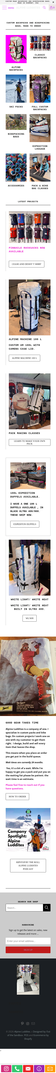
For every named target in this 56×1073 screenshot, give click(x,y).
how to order (17, 796)
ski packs (16, 92)
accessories (16, 170)
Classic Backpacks (40, 47)
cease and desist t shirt (26, 264)
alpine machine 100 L (25, 339)
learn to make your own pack (29, 442)
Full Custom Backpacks (40, 93)
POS (26, 1035)
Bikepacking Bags (16, 126)
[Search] (45, 7)
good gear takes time (22, 722)
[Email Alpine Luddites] (33, 1024)
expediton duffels (24, 524)
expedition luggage (40, 132)
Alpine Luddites (28, 7)
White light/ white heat (30, 599)
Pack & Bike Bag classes (40, 172)
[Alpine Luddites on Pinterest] (22, 1024)
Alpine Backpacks (16, 53)
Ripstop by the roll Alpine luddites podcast (28, 865)
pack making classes (24, 433)
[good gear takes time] (28, 676)
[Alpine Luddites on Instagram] (28, 1024)
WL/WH (29, 618)
